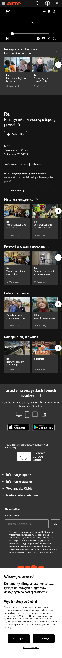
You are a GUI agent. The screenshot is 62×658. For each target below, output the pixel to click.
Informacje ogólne (18, 475)
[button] (38, 3)
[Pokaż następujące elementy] (58, 64)
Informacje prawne (19, 481)
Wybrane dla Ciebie (19, 488)
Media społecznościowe (22, 495)
